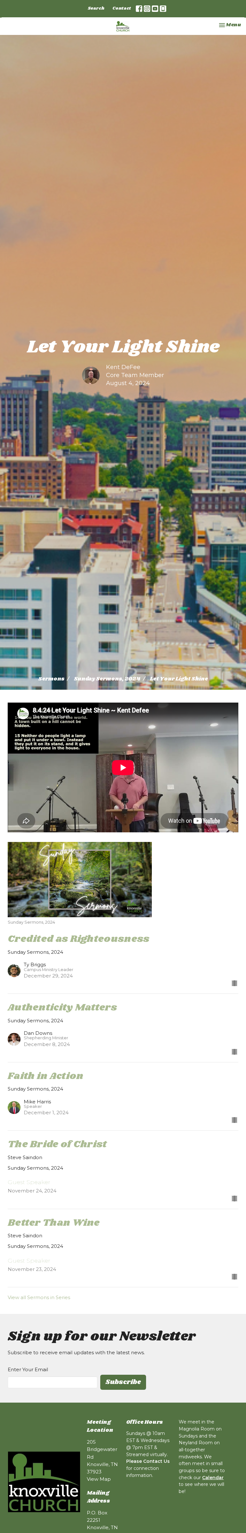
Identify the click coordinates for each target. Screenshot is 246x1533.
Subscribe (123, 1382)
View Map (99, 1479)
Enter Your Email (28, 1369)
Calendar (213, 1477)
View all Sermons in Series (39, 1297)
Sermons (51, 679)
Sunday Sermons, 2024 (107, 679)
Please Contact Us (148, 1461)
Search (96, 8)
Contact (121, 8)
